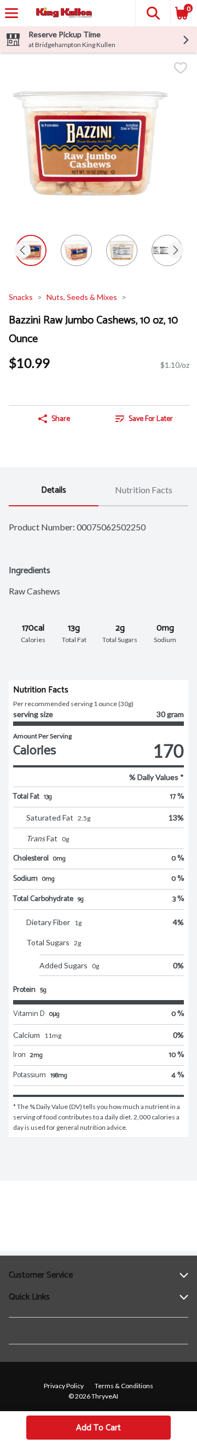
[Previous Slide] (22, 251)
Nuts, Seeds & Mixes (82, 297)
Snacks (21, 297)
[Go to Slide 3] (122, 250)
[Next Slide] (175, 251)
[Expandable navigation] (11, 13)
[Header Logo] (62, 13)
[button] (152, 13)
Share (60, 419)
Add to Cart (98, 1427)
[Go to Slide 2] (76, 250)
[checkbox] (180, 68)
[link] (144, 419)
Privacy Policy (64, 1386)
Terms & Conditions (124, 1386)
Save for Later (151, 419)
